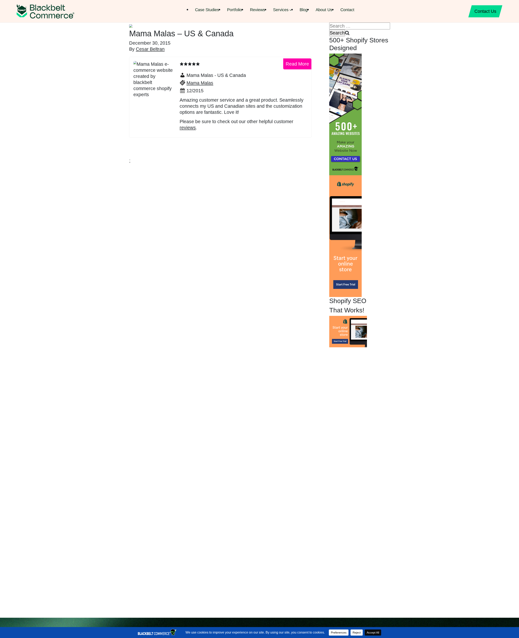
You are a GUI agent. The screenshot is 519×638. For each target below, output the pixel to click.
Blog (304, 10)
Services (280, 10)
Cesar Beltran (150, 49)
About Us (324, 10)
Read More (297, 64)
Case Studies (207, 10)
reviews (188, 127)
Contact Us (485, 11)
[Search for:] (359, 26)
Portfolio (234, 10)
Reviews (257, 10)
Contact (347, 10)
